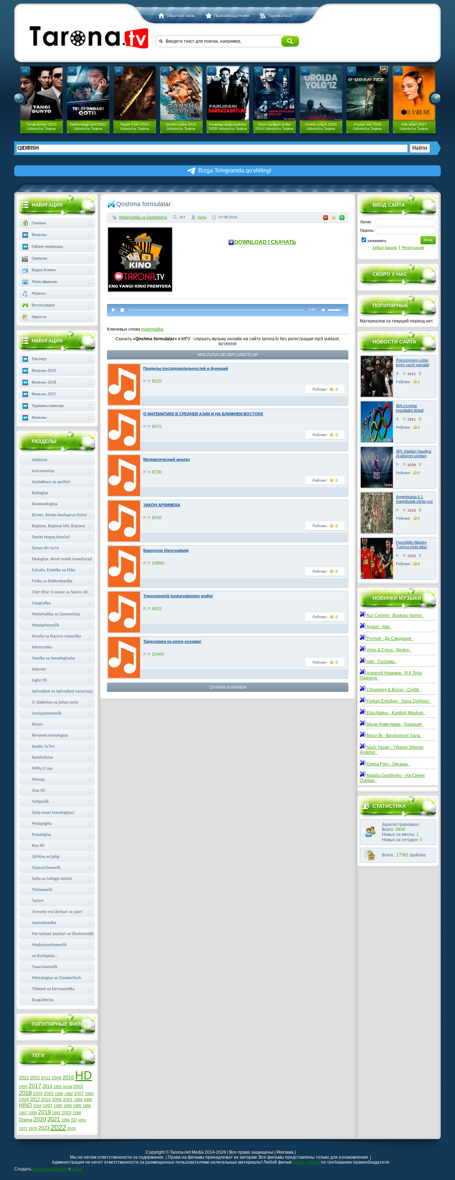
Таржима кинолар (48, 406)
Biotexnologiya (45, 504)
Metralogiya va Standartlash (56, 978)
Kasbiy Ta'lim (43, 746)
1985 (77, 1106)
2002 (78, 1086)
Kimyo (37, 724)
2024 (71, 1128)
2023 (43, 1128)
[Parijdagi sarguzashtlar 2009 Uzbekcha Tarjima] (228, 93)
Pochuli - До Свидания (389, 638)
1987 (23, 1113)
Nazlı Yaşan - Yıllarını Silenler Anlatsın (392, 750)
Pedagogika (42, 824)
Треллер (39, 359)
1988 (58, 1106)
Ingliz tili (39, 680)
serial (67, 1086)
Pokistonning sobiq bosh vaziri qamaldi (412, 362)
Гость (202, 217)
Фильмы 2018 (44, 382)
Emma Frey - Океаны (387, 764)
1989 (88, 1100)
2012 (35, 1099)
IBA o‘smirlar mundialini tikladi (409, 408)
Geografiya (41, 603)
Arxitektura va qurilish (51, 482)
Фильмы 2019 (44, 371)
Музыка (39, 294)
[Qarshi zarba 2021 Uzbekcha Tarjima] (181, 93)
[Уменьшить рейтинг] (325, 217)
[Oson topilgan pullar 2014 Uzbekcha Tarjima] (274, 93)
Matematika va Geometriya (143, 217)
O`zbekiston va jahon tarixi (55, 702)
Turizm (38, 901)
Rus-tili (38, 846)
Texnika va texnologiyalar (53, 658)
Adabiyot (39, 460)
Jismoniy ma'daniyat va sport (57, 912)
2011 (45, 1077)
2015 (35, 1077)
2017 (34, 1086)
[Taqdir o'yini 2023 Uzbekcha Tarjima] (134, 93)
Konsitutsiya (42, 757)
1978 (32, 1128)
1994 (37, 1106)
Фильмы (39, 235)
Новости (39, 317)
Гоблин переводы (47, 247)
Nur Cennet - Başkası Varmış (394, 615)
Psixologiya (41, 835)
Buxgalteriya (43, 1000)
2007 (79, 1093)
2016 (68, 1077)
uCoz (77, 1168)
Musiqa (38, 780)
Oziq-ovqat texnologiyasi (53, 813)
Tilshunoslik (42, 890)
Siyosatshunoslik (46, 868)
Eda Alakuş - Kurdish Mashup (395, 712)
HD (83, 1075)
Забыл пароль (384, 248)
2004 (38, 1093)
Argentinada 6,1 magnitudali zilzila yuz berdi (414, 501)
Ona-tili (38, 791)
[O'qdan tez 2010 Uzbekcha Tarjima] (367, 93)
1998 (77, 1113)
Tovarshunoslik (44, 967)
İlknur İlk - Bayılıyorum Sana (393, 735)
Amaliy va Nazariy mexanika (56, 636)
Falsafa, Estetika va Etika (53, 570)
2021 (53, 1119)
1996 (65, 1120)
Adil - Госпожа (381, 661)
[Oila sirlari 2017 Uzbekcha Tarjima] (414, 93)
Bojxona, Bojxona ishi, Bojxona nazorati (58, 528)
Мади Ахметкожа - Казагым (394, 724)
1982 (68, 1093)
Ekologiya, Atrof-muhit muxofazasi (62, 559)
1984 (89, 1093)
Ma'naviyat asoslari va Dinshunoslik (62, 934)
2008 (56, 1077)
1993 (23, 1086)
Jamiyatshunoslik (46, 713)
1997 (48, 1105)
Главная (39, 223)
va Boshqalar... (44, 956)
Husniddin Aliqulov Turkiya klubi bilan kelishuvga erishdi (411, 547)
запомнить (376, 241)
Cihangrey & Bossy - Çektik (393, 689)
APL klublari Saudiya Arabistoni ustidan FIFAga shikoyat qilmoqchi (413, 458)
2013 (24, 1077)
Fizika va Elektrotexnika (52, 581)
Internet (39, 669)
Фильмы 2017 (44, 394)
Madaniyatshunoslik (49, 945)
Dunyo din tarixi (45, 548)
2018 (25, 1092)
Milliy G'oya (42, 769)
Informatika (42, 647)
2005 (49, 1093)
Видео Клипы (44, 270)
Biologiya (40, 493)
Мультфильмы (45, 282)
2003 (66, 1112)
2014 (47, 1086)
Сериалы (39, 258)
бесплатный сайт (50, 1168)
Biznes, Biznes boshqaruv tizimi (59, 515)
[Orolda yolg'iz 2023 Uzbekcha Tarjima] (321, 93)
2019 (44, 1112)
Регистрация (413, 248)
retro (82, 1120)
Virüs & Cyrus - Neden (388, 649)
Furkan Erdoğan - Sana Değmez (398, 701)
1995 (59, 1093)
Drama (25, 1119)
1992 (56, 1113)
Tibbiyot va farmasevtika (53, 989)
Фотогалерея (43, 305)
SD (74, 1119)
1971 (23, 1128)
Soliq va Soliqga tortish (52, 879)
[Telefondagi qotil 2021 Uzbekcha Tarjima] (88, 93)
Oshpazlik (40, 802)
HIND (25, 1105)
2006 (57, 1099)
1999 (78, 1100)
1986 (86, 1106)
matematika (152, 329)
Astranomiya (43, 471)
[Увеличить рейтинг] (341, 217)
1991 (57, 1086)
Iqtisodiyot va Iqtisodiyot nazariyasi (62, 691)
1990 (67, 1106)
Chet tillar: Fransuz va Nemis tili (60, 592)
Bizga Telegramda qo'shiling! (234, 170)
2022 (58, 1127)
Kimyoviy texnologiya (50, 735)
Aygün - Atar (378, 626)
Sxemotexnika (44, 923)
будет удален (306, 1162)
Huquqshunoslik (45, 625)
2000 (32, 1113)
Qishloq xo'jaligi (46, 857)
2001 (68, 1099)
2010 (46, 1099)
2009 (24, 1099)
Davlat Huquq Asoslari (51, 537)
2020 (39, 1119)
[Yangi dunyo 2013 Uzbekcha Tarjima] (41, 93)
